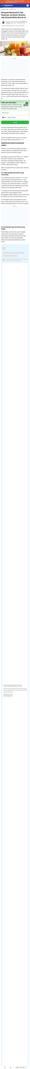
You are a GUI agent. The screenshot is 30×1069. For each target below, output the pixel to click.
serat (22, 179)
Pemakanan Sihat (5, 9)
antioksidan (25, 177)
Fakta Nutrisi (13, 9)
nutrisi (21, 156)
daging (25, 196)
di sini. (22, 139)
